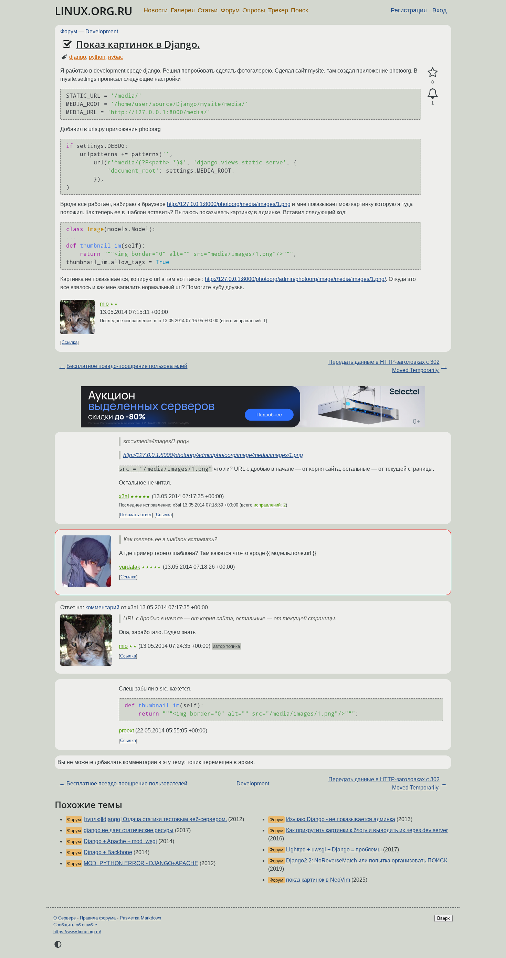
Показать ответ (136, 515)
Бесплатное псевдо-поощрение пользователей (126, 366)
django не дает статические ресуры (128, 830)
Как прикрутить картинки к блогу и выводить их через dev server (367, 830)
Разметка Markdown (140, 918)
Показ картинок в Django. (138, 44)
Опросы (253, 10)
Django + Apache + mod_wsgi (120, 841)
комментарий (102, 607)
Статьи (208, 10)
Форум (230, 10)
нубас (115, 57)
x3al (124, 496)
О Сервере (64, 918)
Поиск (299, 10)
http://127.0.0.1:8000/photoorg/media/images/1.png (229, 204)
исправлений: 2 (270, 505)
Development (101, 31)
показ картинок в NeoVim (318, 880)
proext (126, 730)
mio (104, 304)
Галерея (183, 10)
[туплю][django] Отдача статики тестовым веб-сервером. (155, 819)
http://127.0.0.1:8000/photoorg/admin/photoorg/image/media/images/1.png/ (295, 279)
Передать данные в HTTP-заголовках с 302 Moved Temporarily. (384, 366)
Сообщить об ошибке (75, 924)
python (97, 57)
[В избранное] (432, 72)
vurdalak (129, 567)
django (77, 57)
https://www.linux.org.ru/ (77, 931)
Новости (156, 10)
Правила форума (98, 918)
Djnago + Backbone (108, 852)
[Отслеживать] (432, 93)
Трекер (278, 10)
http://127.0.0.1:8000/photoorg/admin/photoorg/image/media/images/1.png (213, 455)
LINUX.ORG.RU (94, 10)
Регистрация (409, 10)
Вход (439, 10)
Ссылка (69, 342)
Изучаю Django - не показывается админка (340, 819)
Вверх (443, 918)
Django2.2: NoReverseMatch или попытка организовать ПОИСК (366, 860)
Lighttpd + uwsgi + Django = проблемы (334, 849)
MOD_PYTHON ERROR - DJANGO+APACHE (141, 863)
